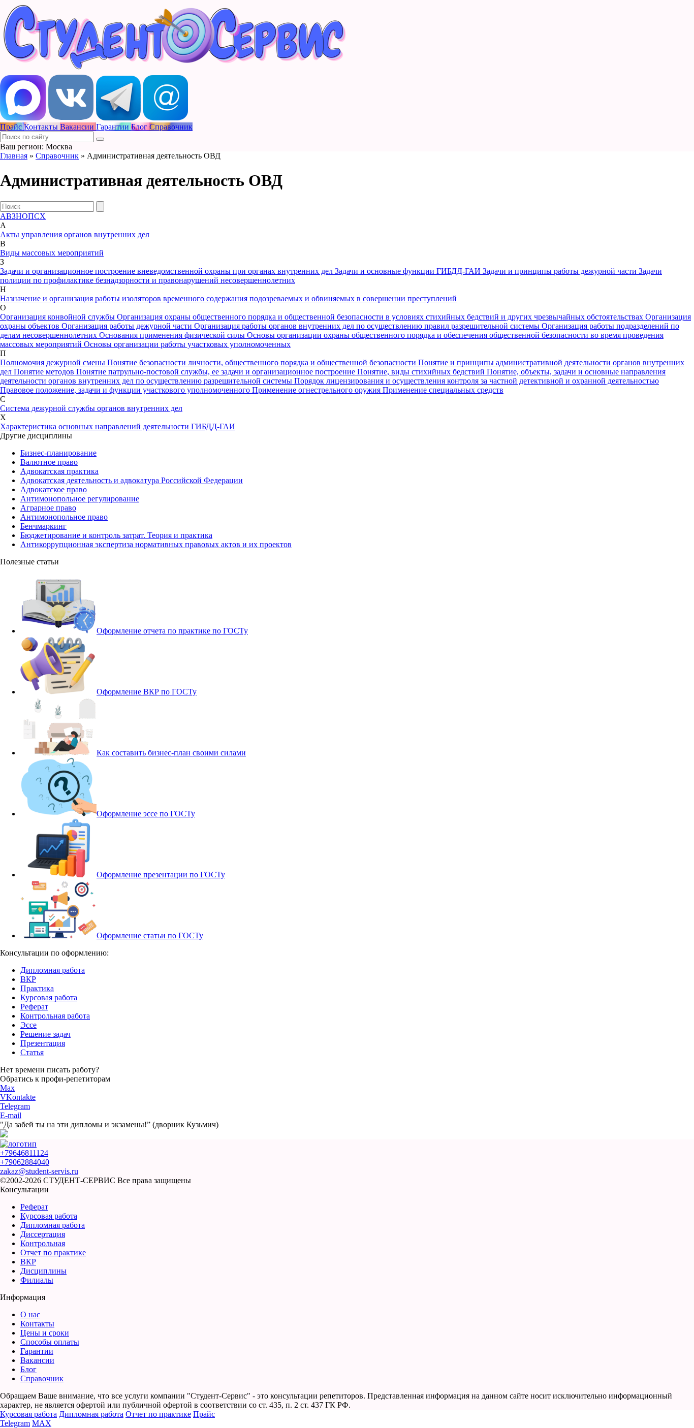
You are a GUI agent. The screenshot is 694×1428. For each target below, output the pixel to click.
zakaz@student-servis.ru (39, 1171)
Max (7, 1088)
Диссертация (42, 1234)
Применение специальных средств (443, 390)
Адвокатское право (53, 489)
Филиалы (36, 1280)
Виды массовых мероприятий (52, 252)
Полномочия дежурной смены (53, 362)
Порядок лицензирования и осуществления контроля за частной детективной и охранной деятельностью (476, 380)
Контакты (37, 1323)
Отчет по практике (53, 1252)
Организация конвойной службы (58, 316)
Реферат (34, 1006)
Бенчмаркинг (43, 526)
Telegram (15, 1106)
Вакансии (37, 1360)
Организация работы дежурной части (127, 326)
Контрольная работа (55, 1015)
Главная (13, 155)
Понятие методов (45, 371)
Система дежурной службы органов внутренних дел (91, 408)
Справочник (57, 155)
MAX (41, 1423)
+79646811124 (24, 1153)
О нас (30, 1314)
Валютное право (49, 462)
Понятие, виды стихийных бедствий (422, 371)
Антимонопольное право (64, 517)
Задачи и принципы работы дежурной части (561, 271)
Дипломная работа (52, 970)
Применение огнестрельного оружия (317, 390)
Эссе (28, 1025)
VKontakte (18, 1097)
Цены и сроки (44, 1332)
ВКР (28, 979)
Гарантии (36, 1351)
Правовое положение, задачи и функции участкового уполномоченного (126, 390)
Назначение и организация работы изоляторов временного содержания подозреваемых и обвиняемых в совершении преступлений (228, 298)
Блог (28, 1369)
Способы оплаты (49, 1342)
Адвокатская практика (59, 471)
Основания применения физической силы (173, 335)
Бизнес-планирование (58, 453)
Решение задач (45, 1034)
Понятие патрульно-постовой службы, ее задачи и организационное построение (216, 371)
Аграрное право (48, 507)
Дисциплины (43, 1270)
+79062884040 (24, 1162)
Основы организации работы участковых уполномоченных (187, 344)
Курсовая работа (48, 997)
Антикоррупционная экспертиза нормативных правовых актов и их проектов (156, 544)
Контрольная (42, 1243)
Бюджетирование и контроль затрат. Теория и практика (116, 535)
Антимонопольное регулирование (79, 498)
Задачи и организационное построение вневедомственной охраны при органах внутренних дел (167, 271)
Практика (37, 988)
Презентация (42, 1043)
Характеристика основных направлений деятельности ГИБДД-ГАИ (117, 426)
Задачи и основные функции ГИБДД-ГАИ (409, 271)
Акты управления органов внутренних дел (74, 234)
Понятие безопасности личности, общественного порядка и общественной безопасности (262, 362)
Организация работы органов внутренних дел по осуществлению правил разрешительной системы (368, 326)
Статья (32, 1052)
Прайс (204, 1414)
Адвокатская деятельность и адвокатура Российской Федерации (131, 480)
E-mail (10, 1115)
